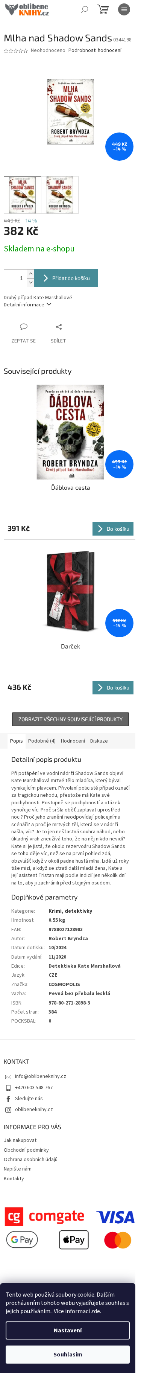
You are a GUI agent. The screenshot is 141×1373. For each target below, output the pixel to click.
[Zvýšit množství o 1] (30, 273)
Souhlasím (67, 1354)
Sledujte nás (29, 1098)
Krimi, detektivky (70, 911)
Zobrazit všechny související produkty (70, 719)
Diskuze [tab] (99, 741)
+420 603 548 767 (34, 1087)
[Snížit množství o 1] (30, 282)
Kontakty (14, 1179)
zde (95, 1311)
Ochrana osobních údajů (31, 1159)
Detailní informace (24, 305)
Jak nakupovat (20, 1140)
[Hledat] (84, 9)
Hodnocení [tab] (73, 741)
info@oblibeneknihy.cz (40, 1076)
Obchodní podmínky (26, 1150)
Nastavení (68, 1330)
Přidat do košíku (71, 278)
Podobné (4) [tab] (42, 741)
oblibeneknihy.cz (34, 1109)
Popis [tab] (16, 741)
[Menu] (124, 9)
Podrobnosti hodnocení (94, 50)
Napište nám (18, 1169)
